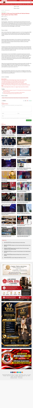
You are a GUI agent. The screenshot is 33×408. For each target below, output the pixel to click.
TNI (27, 374)
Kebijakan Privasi (20, 376)
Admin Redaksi (5, 16)
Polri (10, 375)
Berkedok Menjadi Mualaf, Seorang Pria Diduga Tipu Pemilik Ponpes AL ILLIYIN (15, 257)
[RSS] (22, 372)
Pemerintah (4, 375)
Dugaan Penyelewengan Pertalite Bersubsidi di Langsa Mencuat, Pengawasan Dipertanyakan (24, 180)
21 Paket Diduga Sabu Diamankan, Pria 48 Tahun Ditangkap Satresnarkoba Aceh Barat (13, 81)
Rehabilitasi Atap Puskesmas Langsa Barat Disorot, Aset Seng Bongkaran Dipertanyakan (8, 236)
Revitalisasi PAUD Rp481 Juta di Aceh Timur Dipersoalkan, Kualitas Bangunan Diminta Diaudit (23, 213)
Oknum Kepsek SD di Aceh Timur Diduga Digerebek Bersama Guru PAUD (8, 180)
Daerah (25, 374)
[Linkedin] (17, 372)
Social (26, 375)
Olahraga (12, 376)
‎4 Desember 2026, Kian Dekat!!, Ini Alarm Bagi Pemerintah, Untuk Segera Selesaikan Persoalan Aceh (8, 135)
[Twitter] (12, 372)
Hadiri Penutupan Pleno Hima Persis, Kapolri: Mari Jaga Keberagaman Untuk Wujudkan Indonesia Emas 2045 (17, 252)
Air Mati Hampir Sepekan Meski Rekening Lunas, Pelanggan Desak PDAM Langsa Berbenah (23, 236)
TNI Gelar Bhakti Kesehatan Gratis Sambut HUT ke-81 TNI (12, 93)
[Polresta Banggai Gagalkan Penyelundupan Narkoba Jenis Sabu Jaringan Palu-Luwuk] (24, 152)
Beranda (12, 374)
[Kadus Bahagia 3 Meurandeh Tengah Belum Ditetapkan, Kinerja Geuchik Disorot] (9, 152)
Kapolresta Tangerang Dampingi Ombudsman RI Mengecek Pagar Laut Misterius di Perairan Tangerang (16, 255)
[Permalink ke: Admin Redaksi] (2, 16)
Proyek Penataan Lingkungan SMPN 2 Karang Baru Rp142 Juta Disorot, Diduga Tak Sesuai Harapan (24, 146)
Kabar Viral (12, 375)
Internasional (23, 375)
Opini (8, 375)
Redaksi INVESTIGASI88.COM (6, 374)
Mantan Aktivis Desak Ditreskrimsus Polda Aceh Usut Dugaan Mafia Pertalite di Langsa (24, 135)
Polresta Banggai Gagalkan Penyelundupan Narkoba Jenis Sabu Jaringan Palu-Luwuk (24, 157)
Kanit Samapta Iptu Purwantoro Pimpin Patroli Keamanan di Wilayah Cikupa (14, 242)
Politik (20, 375)
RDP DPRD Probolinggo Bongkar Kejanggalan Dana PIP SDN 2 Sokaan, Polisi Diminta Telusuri (14, 83)
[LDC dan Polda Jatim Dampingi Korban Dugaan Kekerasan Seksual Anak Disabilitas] (24, 186)
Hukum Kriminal (21, 374)
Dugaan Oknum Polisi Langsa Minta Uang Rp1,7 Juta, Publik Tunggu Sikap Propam (24, 225)
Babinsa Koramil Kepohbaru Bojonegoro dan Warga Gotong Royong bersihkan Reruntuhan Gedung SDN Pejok (17, 245)
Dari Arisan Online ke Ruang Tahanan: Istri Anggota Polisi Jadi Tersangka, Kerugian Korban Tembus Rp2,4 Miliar (16, 85)
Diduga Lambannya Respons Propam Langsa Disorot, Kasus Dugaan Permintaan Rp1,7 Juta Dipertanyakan (9, 202)
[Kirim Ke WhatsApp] (30, 100)
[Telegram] (20, 372)
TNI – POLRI (16, 374)
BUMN (29, 375)
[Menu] (2, 2)
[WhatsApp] (19, 372)
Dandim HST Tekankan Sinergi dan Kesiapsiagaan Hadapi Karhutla (13, 0)
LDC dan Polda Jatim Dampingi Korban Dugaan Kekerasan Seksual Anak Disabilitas (13, 82)
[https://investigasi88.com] (4, 2)
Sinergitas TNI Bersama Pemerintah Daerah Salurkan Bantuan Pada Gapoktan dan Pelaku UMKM (15, 97)
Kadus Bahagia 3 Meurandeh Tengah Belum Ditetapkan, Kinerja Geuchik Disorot (7, 157)
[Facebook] (11, 372)
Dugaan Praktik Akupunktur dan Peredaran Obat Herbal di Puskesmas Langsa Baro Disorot (23, 202)
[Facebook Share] (24, 100)
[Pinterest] (14, 372)
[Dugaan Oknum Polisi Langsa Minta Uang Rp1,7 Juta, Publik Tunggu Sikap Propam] (24, 220)
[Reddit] (15, 372)
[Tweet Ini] (25, 100)
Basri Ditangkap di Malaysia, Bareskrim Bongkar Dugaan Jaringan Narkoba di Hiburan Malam (8, 146)
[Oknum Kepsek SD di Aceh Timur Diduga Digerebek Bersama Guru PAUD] (9, 175)
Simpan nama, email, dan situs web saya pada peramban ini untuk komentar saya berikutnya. (15, 118)
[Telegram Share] (29, 100)
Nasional (29, 374)
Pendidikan (16, 375)
